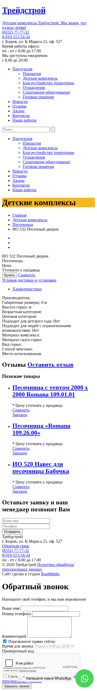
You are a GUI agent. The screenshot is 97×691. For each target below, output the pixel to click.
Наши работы (24, 120)
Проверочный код (18, 651)
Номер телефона (16, 614)
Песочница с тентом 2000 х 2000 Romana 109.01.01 (50, 391)
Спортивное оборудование (46, 92)
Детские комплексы (40, 78)
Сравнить (26, 275)
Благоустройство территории (48, 83)
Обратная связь (15, 546)
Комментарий (14, 636)
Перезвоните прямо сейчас (31, 641)
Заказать (19, 415)
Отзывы (19, 106)
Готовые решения (38, 97)
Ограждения (34, 87)
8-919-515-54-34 (16, 37)
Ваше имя (10, 608)
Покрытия (32, 73)
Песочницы (22, 224)
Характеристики (27, 289)
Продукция (22, 69)
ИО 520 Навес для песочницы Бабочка (40, 467)
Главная (19, 215)
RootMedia (50, 574)
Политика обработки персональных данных (38, 566)
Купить (9, 275)
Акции (18, 111)
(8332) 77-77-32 (15, 32)
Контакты (21, 115)
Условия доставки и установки (29, 280)
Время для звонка (17, 646)
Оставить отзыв (50, 364)
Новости (20, 101)
